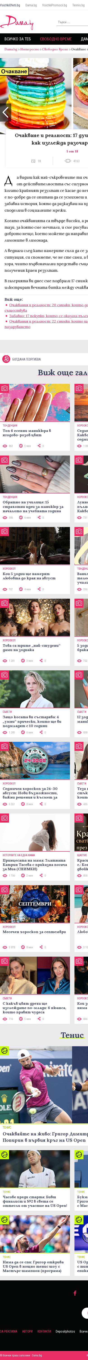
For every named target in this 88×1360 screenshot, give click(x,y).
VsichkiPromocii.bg (54, 5)
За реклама (8, 1331)
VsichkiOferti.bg (10, 5)
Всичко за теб (18, 39)
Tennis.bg (78, 5)
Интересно (29, 49)
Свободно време (56, 39)
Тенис (72, 1035)
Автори (27, 1331)
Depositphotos (65, 1331)
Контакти (44, 1331)
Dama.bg (31, 5)
